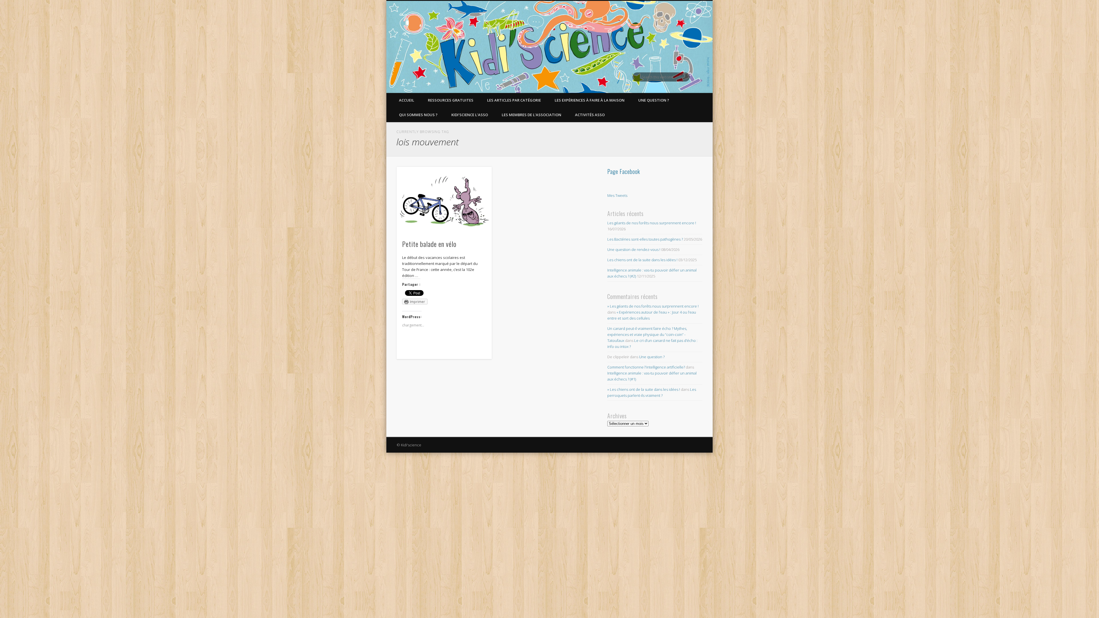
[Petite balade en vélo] (444, 200)
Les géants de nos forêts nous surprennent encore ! (651, 222)
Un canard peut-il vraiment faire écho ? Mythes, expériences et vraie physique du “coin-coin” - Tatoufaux (647, 334)
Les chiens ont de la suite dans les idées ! (642, 259)
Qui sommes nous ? (418, 114)
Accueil (406, 100)
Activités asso (590, 114)
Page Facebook (623, 171)
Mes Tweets (617, 195)
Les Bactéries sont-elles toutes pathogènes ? (645, 239)
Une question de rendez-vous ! (633, 249)
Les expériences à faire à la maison (589, 100)
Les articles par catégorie (514, 100)
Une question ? (653, 100)
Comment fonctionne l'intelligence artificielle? (646, 367)
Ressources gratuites (450, 100)
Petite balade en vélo (429, 244)
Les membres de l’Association (531, 114)
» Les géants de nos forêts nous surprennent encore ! (653, 306)
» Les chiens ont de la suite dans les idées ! (643, 389)
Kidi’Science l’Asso (469, 114)
